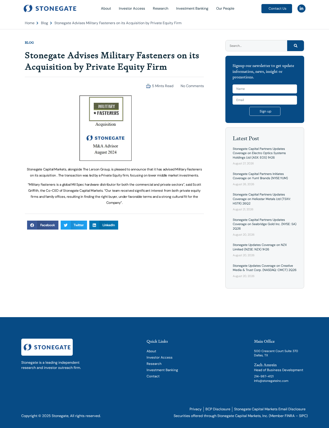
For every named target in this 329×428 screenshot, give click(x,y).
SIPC (302, 415)
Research (160, 8)
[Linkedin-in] (301, 8)
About (106, 8)
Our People (225, 8)
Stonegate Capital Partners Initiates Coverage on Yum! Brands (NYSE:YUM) (260, 176)
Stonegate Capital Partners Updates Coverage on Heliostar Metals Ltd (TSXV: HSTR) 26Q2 (262, 198)
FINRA (290, 415)
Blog (29, 42)
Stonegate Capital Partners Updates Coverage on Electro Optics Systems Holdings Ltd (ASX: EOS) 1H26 (259, 153)
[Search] (295, 45)
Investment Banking (192, 8)
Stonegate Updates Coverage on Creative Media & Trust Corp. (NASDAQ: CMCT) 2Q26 (265, 268)
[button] (29, 86)
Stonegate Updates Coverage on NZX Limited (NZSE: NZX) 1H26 (260, 247)
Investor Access (132, 8)
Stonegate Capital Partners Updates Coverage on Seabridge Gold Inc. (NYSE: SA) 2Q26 (264, 224)
